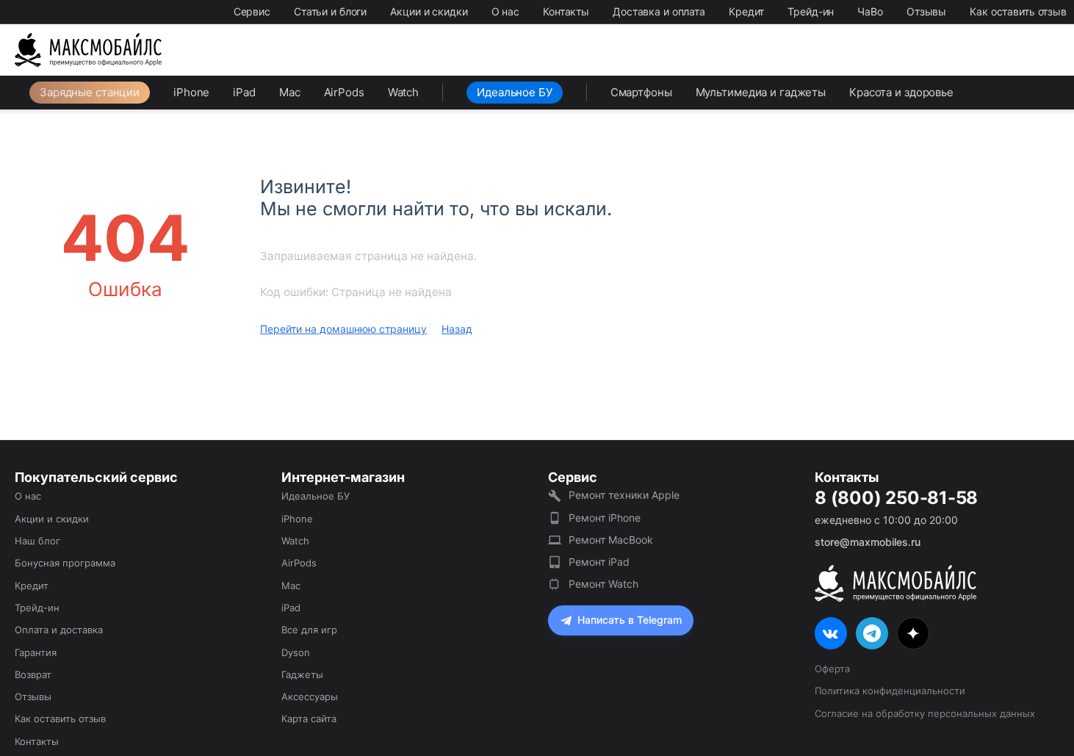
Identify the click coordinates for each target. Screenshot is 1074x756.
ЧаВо (870, 11)
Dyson (295, 652)
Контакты (566, 11)
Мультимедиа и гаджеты (761, 92)
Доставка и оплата (659, 11)
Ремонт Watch (603, 583)
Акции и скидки (428, 11)
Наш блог (37, 541)
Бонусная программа (65, 563)
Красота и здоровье (901, 92)
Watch (403, 92)
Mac (289, 92)
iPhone (191, 92)
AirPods (344, 92)
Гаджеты (302, 674)
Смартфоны (641, 92)
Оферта (832, 668)
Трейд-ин (811, 11)
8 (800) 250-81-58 (896, 498)
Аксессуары (309, 696)
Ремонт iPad (599, 561)
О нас (505, 11)
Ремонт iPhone (605, 517)
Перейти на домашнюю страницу (343, 329)
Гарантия (36, 652)
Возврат (33, 674)
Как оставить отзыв (1018, 11)
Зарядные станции (90, 92)
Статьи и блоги (330, 11)
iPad (244, 92)
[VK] (831, 633)
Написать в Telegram (629, 619)
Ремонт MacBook (611, 539)
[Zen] (913, 633)
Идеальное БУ (514, 92)
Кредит (746, 11)
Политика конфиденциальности (890, 690)
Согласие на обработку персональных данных (925, 713)
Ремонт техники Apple (624, 495)
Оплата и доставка (59, 630)
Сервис (252, 11)
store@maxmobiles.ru (867, 542)
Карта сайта (308, 718)
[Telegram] (872, 633)
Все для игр (309, 630)
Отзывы (926, 11)
